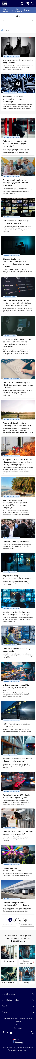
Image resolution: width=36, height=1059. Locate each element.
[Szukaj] (22, 3)
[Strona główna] (2, 30)
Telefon (32, 3)
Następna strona (26, 925)
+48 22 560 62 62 (32, 1032)
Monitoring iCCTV (8, 982)
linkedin (7, 1032)
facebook (3, 1032)
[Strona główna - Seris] (4, 3)
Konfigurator (27, 3)
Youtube (11, 1032)
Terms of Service (19, 1050)
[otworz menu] (33, 10)
